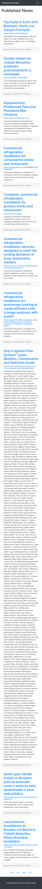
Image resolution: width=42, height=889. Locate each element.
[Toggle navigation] (37, 3)
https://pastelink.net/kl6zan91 (15, 78)
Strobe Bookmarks (10, 3)
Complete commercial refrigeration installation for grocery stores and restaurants (21, 202)
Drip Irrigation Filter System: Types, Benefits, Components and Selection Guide (21, 357)
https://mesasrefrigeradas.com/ (16, 118)
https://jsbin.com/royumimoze (16, 33)
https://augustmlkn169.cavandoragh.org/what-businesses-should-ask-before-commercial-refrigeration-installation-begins (21, 323)
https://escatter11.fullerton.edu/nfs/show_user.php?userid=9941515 (21, 267)
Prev (18, 872)
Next (24, 872)
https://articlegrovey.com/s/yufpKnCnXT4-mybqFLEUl (21, 798)
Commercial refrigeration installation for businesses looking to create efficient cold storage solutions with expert (21, 304)
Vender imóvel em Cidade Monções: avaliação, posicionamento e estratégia (17, 66)
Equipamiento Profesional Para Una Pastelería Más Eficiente (20, 109)
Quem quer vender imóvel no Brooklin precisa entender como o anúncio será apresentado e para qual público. (20, 784)
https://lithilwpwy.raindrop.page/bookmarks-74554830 (21, 846)
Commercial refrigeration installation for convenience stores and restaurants (19, 156)
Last (30, 872)
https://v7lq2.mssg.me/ (13, 214)
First (12, 872)
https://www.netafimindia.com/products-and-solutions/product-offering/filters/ (20, 367)
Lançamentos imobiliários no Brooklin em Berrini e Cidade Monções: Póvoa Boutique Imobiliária (19, 831)
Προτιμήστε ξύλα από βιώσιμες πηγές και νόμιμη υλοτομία (21, 26)
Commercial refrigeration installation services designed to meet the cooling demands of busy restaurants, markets (20, 250)
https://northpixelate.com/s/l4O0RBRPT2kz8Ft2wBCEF (21, 168)
